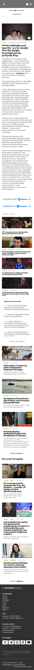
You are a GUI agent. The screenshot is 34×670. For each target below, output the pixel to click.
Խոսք (4, 604)
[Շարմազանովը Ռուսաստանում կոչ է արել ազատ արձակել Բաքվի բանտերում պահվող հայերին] (17, 242)
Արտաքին (5, 290)
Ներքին (4, 249)
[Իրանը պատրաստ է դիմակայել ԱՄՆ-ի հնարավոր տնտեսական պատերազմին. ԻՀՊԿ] (17, 283)
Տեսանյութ (11, 249)
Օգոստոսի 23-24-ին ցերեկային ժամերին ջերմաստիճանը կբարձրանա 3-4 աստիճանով (17, 334)
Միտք (4, 605)
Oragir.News (20, 73)
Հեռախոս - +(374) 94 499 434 (11, 616)
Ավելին (4, 609)
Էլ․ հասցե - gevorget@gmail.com (12, 626)
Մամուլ (4, 596)
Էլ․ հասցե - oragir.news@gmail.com (12, 618)
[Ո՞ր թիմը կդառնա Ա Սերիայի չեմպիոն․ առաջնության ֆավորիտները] (17, 263)
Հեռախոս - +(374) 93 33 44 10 (11, 628)
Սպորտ (4, 230)
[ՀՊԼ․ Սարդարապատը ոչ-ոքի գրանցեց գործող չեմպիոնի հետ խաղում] (17, 222)
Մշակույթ (5, 607)
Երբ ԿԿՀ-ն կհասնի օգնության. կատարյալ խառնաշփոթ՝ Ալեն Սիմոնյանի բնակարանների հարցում (16, 307)
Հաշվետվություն (8, 632)
